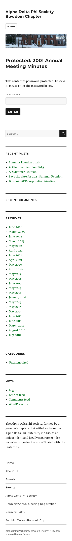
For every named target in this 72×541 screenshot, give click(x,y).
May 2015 (15, 302)
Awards (10, 479)
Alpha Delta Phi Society (21, 495)
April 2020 (16, 269)
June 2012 (15, 316)
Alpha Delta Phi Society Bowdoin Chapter (30, 14)
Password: (13, 94)
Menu (11, 26)
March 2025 (17, 231)
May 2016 (15, 292)
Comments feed (19, 399)
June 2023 (15, 236)
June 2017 (15, 283)
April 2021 (15, 260)
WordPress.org (18, 404)
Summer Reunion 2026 (24, 162)
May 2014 (15, 306)
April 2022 (16, 250)
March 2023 (17, 241)
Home (10, 462)
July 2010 (15, 335)
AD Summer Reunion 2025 (26, 167)
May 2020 (15, 264)
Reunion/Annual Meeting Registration (31, 504)
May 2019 (15, 274)
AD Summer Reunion (23, 171)
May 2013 (15, 311)
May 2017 (15, 288)
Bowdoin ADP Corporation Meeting (32, 181)
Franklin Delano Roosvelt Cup (25, 520)
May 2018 (15, 278)
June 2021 (15, 255)
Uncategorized (18, 362)
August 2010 (17, 330)
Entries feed (17, 394)
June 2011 (15, 320)
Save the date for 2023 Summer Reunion (35, 176)
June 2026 (15, 227)
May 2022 (15, 245)
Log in (13, 390)
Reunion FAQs (15, 512)
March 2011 (16, 325)
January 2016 (17, 297)
